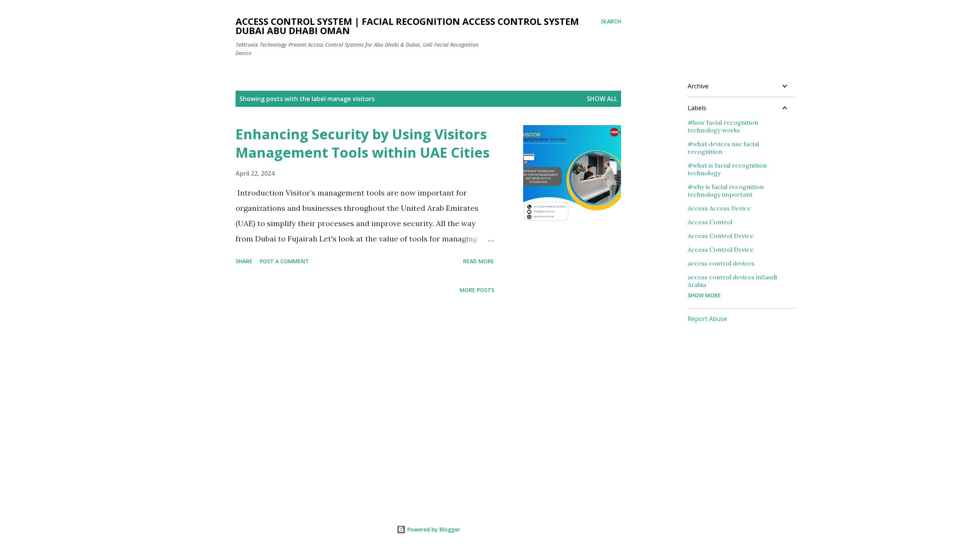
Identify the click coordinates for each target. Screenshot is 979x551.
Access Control (710, 222)
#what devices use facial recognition (723, 147)
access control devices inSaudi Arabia (732, 281)
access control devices (721, 263)
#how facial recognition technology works (723, 126)
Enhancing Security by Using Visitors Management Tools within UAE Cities (363, 143)
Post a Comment (284, 261)
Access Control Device (720, 236)
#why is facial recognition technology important (726, 190)
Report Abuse (707, 319)
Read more (478, 261)
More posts (477, 289)
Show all (602, 99)
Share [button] (244, 261)
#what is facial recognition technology (727, 169)
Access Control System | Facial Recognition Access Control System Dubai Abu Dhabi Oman (407, 26)
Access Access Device (719, 208)
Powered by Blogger (433, 529)
